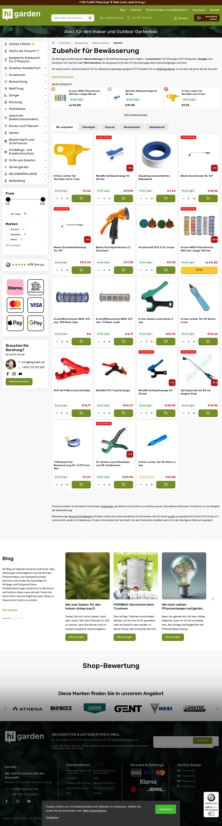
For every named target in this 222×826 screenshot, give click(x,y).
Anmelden (203, 740)
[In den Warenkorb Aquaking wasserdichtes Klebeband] (165, 198)
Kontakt (215, 9)
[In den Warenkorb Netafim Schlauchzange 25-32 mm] (165, 413)
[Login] (181, 18)
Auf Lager (18, 213)
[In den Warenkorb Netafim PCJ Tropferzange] (123, 413)
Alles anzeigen (9, 610)
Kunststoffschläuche (80, 516)
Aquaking (18, 234)
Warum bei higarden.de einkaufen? (78, 771)
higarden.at (188, 770)
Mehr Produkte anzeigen (135, 115)
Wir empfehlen (64, 127)
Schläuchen (107, 506)
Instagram (18, 802)
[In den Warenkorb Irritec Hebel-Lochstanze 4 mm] (165, 341)
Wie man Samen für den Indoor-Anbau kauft (83, 606)
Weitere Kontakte (19, 381)
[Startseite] (54, 42)
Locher (171, 516)
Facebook (7, 802)
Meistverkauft (132, 127)
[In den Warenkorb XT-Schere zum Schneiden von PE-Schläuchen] (123, 484)
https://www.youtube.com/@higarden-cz (30, 802)
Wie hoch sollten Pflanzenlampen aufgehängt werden (184, 606)
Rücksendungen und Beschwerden (104, 771)
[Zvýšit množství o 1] (67, 198)
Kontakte (97, 793)
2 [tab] (17, 618)
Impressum (198, 9)
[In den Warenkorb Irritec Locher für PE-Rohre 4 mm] (208, 341)
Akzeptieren (165, 809)
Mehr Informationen (95, 810)
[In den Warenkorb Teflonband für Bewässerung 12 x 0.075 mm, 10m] (81, 484)
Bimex (16, 239)
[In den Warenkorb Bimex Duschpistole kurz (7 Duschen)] (123, 270)
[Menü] (217, 794)
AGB (95, 778)
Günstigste (88, 127)
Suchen (90, 17)
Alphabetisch (157, 127)
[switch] (211, 814)
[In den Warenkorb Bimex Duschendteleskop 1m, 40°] (81, 270)
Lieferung (135, 9)
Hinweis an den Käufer (78, 783)
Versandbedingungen (77, 788)
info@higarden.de (33, 362)
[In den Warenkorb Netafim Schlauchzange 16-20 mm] (123, 198)
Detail (199, 269)
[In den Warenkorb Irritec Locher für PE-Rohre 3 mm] (165, 484)
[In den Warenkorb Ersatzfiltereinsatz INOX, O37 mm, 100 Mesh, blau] (81, 341)
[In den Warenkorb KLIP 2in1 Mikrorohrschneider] (81, 413)
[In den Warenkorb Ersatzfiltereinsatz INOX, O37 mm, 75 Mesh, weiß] (123, 341)
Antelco (17, 229)
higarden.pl (188, 786)
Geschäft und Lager (103, 788)
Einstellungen (52, 817)
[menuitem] (25, 44)
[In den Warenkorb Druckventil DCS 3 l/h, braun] (165, 270)
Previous (59, 598)
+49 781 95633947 (25, 794)
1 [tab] (6, 618)
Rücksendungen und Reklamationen (167, 9)
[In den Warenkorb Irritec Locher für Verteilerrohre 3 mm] (81, 198)
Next (213, 598)
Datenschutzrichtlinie (104, 783)
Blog (122, 9)
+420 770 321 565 (33, 367)
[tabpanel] (87, 598)
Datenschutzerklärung (123, 739)
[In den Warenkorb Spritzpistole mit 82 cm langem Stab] (208, 413)
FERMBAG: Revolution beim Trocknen (134, 606)
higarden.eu (189, 781)
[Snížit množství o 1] (56, 198)
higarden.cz (189, 776)
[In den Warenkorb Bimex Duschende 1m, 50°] (208, 198)
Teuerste (110, 127)
